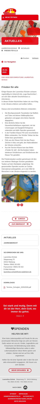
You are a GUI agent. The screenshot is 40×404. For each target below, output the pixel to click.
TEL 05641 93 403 (13, 382)
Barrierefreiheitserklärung (20, 399)
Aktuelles (25, 48)
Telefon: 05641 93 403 (12, 264)
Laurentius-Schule (9, 48)
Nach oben (17, 387)
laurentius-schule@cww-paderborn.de (17, 272)
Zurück (21, 219)
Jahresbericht (11, 243)
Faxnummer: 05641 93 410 (13, 267)
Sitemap (13, 394)
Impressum (23, 394)
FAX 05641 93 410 (26, 382)
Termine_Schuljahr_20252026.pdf (18, 287)
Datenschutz (28, 396)
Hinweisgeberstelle (12, 396)
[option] (20, 188)
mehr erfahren (18, 370)
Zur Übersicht (18, 224)
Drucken (26, 58)
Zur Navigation (10, 62)
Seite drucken (20, 401)
